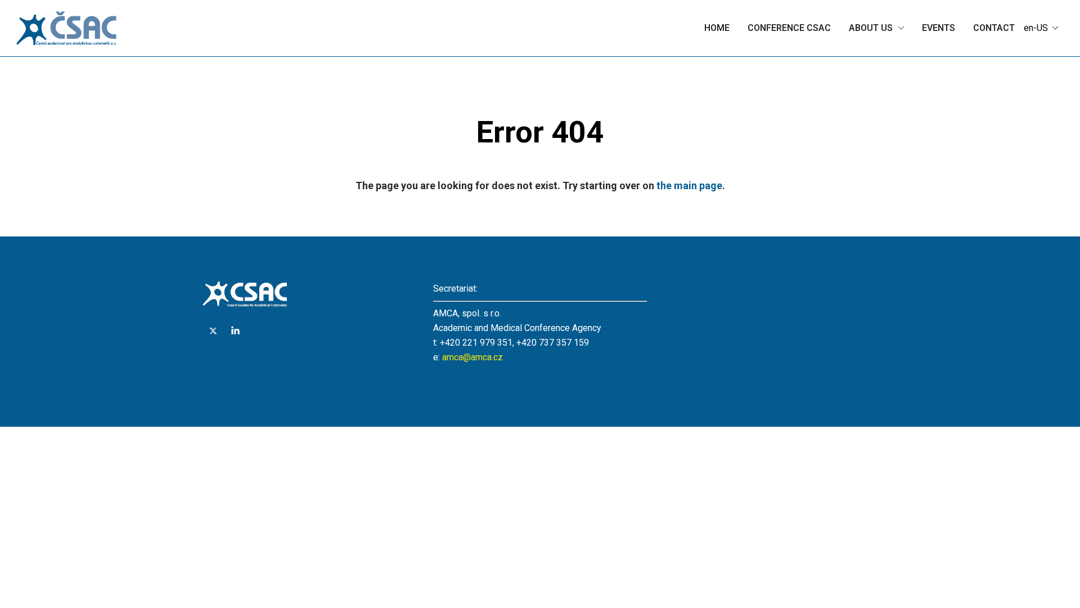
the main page (689, 185)
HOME (717, 28)
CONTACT (994, 28)
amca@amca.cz (472, 357)
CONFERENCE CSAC (789, 28)
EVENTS (938, 28)
